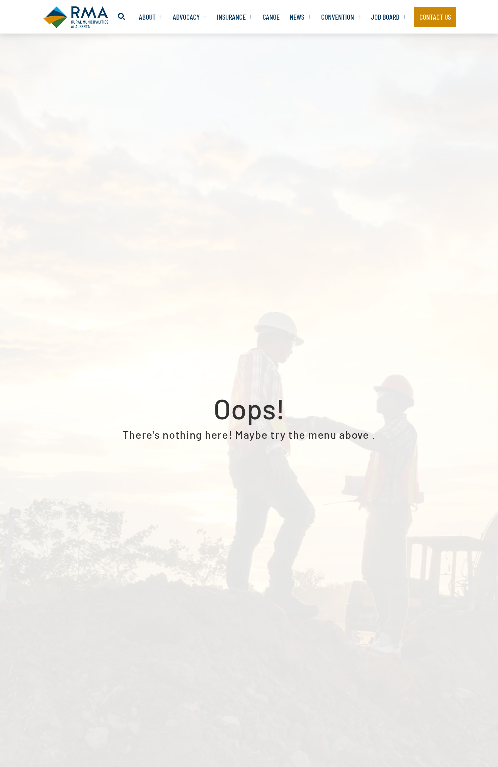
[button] (121, 16)
